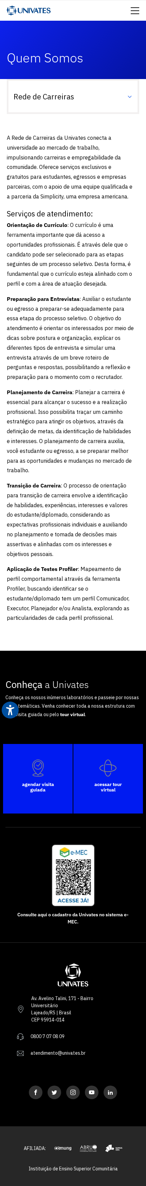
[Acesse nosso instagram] (73, 1092)
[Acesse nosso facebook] (35, 1092)
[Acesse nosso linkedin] (110, 1092)
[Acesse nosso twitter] (54, 1092)
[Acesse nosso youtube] (91, 1092)
